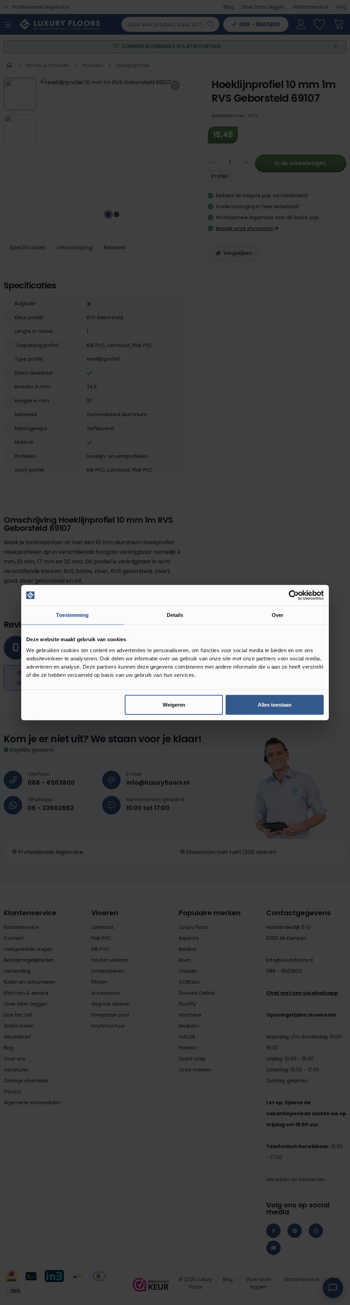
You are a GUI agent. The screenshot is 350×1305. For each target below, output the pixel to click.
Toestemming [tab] (72, 615)
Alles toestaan (275, 704)
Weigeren (174, 704)
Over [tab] (277, 615)
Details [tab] (175, 615)
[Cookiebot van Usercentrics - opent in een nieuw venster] (294, 595)
